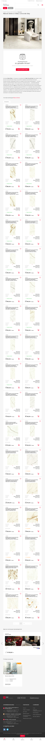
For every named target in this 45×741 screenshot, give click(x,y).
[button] (40, 739)
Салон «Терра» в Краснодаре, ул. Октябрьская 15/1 (12, 708)
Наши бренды (35, 712)
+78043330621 (10, 723)
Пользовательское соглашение (27, 716)
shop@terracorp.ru (34, 698)
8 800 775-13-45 (21, 698)
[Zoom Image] (22, 33)
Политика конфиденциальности (37, 710)
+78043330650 (10, 717)
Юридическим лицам (27, 718)
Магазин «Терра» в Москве (10, 719)
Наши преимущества (37, 714)
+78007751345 (15, 711)
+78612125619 (9, 711)
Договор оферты (36, 716)
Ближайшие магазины (8, 704)
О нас (34, 707)
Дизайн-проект (26, 713)
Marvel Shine (18, 121)
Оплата (24, 707)
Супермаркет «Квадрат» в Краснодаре (13, 714)
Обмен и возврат (26, 709)
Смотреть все (18, 704)
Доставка (25, 711)
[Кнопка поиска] (38, 5)
